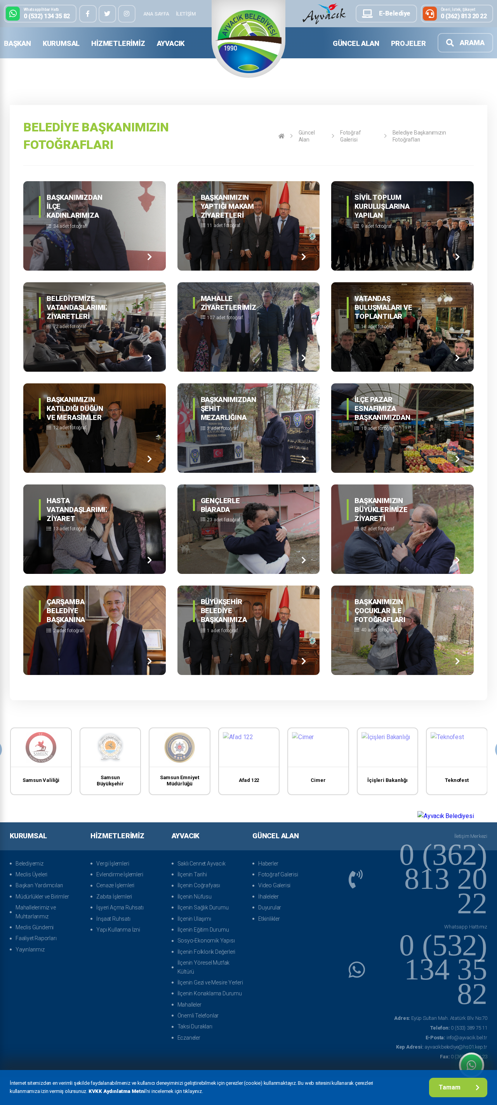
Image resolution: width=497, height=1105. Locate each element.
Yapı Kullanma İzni (118, 930)
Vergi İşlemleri (112, 863)
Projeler (408, 43)
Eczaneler (188, 1038)
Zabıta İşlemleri (114, 896)
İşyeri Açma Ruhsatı (119, 907)
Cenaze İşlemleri (115, 885)
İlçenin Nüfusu (194, 896)
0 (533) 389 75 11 (458, 1028)
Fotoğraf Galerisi (350, 136)
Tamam (450, 1087)
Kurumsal (61, 43)
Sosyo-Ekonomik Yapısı (206, 940)
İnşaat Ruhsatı (113, 919)
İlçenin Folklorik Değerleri (206, 952)
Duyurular (269, 907)
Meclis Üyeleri (31, 874)
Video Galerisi (274, 885)
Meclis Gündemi (35, 927)
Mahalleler (189, 1005)
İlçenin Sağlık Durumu (203, 907)
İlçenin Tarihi (192, 874)
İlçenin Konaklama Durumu (209, 993)
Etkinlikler (269, 919)
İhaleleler (268, 896)
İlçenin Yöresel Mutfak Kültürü (203, 967)
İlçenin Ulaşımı (194, 919)
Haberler (268, 863)
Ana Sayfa (156, 14)
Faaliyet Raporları (36, 938)
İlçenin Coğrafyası (198, 885)
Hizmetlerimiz (118, 43)
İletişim (186, 14)
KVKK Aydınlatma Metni (117, 1091)
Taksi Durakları (194, 1026)
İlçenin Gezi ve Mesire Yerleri (210, 982)
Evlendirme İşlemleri (119, 874)
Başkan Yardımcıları (39, 885)
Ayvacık (171, 43)
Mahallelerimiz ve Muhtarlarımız (36, 911)
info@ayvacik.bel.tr (456, 1037)
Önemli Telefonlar (198, 1015)
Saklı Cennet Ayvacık (201, 863)
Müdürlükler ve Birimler (42, 896)
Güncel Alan (356, 43)
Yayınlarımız (30, 949)
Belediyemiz (29, 863)
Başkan (17, 43)
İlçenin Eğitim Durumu (203, 930)
